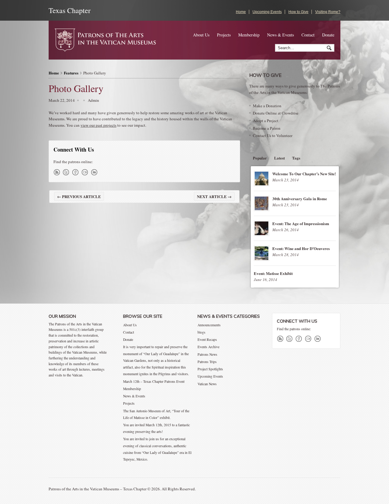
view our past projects (98, 125)
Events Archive (208, 347)
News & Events (280, 35)
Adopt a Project (265, 120)
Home (241, 12)
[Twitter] (67, 172)
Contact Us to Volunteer (272, 135)
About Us (201, 35)
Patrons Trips (207, 361)
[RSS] (57, 172)
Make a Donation (267, 105)
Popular (260, 158)
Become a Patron (267, 128)
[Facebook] (76, 172)
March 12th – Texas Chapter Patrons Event (153, 381)
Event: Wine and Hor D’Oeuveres (301, 248)
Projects (224, 35)
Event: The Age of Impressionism (300, 223)
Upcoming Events (267, 12)
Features (71, 73)
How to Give (298, 12)
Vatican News (207, 384)
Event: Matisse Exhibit (273, 273)
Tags (296, 158)
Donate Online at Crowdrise (275, 113)
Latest (279, 158)
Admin (93, 100)
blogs (201, 332)
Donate (328, 35)
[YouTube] (86, 172)
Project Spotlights (210, 369)
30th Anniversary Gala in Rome (299, 198)
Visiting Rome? (327, 12)
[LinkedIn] (95, 172)
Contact (308, 35)
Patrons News (207, 354)
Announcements (209, 325)
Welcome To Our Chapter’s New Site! (304, 174)
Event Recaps (207, 339)
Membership (249, 35)
